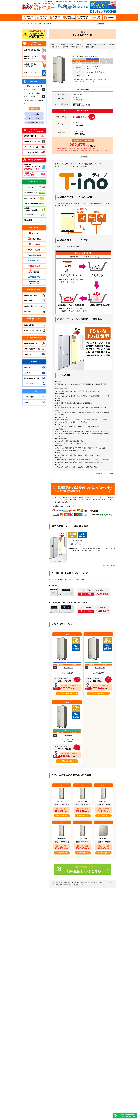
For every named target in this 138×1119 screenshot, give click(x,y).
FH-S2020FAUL (82, 838)
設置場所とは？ (102, 79)
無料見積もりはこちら (84, 869)
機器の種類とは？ (90, 79)
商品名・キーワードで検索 (34, 100)
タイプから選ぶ (33, 118)
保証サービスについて (110, 565)
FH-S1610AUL (68, 668)
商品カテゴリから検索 (34, 86)
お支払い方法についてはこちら (64, 506)
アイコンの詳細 (109, 473)
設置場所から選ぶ (34, 122)
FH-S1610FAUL (69, 736)
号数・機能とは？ (78, 79)
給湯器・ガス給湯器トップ (29, 23)
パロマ (39, 23)
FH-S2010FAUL (100, 668)
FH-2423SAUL (103, 838)
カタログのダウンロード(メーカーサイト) (84, 81)
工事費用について (98, 473)
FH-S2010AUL (82, 801)
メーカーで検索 (34, 93)
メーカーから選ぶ (34, 114)
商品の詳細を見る (67, 693)
